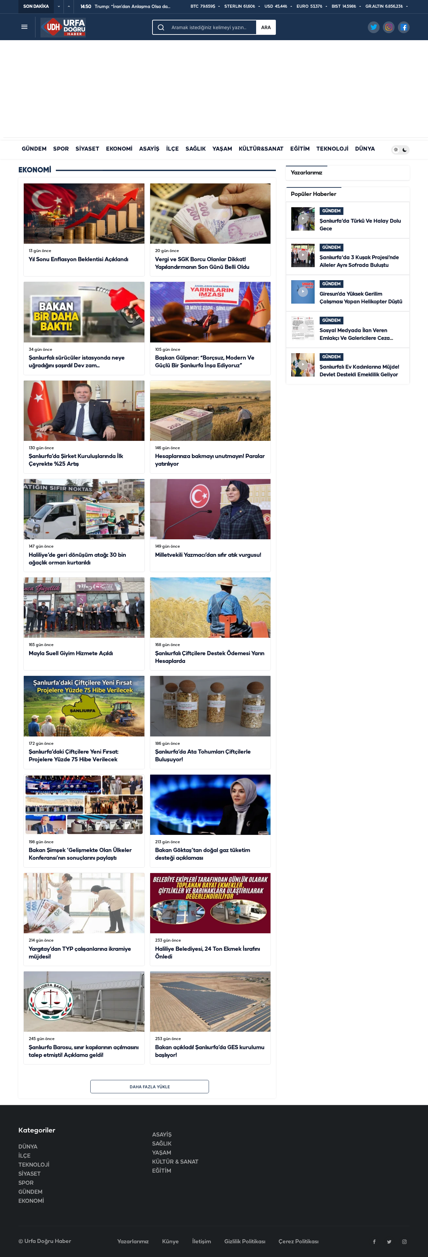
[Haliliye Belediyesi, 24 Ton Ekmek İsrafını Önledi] (210, 919)
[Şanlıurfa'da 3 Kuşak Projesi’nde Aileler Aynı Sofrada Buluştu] (347, 256)
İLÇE (172, 149)
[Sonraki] (69, 6)
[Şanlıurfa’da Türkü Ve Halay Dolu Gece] (347, 220)
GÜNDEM (34, 149)
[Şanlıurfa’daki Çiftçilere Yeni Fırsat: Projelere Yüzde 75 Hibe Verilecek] (84, 722)
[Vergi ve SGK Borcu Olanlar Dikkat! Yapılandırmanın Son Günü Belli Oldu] (210, 229)
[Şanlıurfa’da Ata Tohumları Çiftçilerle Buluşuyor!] (210, 722)
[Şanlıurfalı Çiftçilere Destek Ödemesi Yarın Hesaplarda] (210, 623)
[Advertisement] (214, 90)
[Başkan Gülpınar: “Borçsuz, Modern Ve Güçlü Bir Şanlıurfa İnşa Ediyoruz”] (210, 328)
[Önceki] (59, 6)
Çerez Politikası (298, 1242)
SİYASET (87, 149)
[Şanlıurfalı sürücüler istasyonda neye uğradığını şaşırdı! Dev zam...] (84, 328)
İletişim (201, 1242)
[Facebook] (374, 1241)
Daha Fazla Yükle (150, 1086)
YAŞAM (222, 149)
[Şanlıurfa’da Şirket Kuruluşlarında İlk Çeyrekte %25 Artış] (84, 427)
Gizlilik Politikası (244, 1242)
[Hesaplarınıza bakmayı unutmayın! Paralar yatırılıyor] (210, 427)
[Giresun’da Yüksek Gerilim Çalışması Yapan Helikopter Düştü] (347, 293)
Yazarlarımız (133, 1242)
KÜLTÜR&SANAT (261, 149)
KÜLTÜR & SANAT (175, 1162)
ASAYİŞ (149, 149)
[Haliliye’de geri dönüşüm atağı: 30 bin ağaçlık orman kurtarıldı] (84, 525)
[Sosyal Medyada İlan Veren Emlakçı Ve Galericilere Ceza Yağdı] (347, 329)
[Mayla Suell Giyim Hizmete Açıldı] (84, 623)
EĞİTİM (300, 149)
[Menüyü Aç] (24, 27)
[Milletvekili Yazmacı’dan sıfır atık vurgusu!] (210, 525)
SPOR (61, 149)
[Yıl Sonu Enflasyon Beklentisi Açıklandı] (84, 229)
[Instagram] (404, 1241)
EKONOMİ (119, 149)
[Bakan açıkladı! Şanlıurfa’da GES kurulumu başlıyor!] (210, 1017)
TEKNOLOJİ (332, 149)
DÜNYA (365, 149)
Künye (170, 1242)
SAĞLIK (196, 149)
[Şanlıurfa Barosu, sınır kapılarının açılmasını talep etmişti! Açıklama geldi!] (84, 1017)
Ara (266, 27)
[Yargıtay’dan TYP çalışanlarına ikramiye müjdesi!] (84, 919)
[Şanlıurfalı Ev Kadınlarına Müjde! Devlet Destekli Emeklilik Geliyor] (347, 366)
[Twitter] (389, 1241)
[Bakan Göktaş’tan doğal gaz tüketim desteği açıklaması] (210, 821)
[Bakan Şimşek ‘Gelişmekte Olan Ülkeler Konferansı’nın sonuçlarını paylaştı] (84, 821)
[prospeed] (63, 27)
